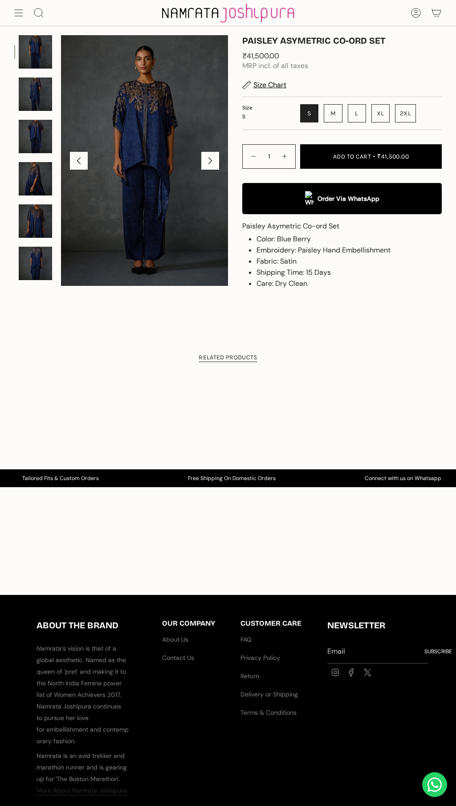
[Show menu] (19, 13)
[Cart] (436, 13)
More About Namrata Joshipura (82, 790)
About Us (175, 639)
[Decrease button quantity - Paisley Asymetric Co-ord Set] (253, 156)
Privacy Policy (260, 658)
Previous (79, 161)
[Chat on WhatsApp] (434, 784)
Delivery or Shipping (269, 694)
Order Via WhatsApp (348, 199)
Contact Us (178, 658)
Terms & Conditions (268, 712)
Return (249, 676)
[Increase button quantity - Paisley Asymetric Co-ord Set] (285, 156)
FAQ (246, 639)
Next (210, 161)
